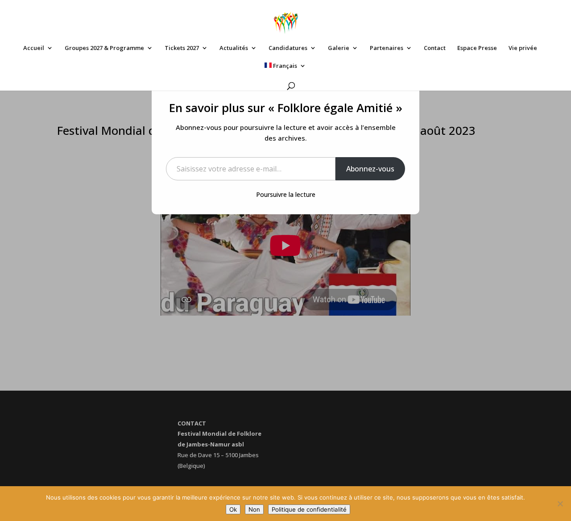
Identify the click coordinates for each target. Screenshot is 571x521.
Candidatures (288, 48)
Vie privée (523, 48)
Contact (435, 48)
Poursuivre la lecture (285, 194)
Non (254, 509)
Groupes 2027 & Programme (104, 48)
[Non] (559, 503)
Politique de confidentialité (309, 509)
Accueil (33, 48)
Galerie (338, 48)
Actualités (233, 48)
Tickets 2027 (182, 48)
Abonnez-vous (370, 169)
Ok (233, 509)
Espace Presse (477, 48)
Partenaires (386, 48)
